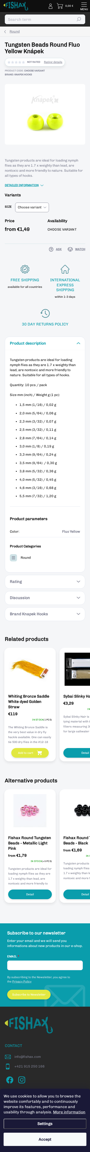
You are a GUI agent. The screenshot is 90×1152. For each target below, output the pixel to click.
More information (69, 1112)
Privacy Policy (21, 981)
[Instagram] (21, 1079)
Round (26, 558)
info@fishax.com (27, 1057)
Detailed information (22, 185)
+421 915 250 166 (29, 1066)
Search (79, 19)
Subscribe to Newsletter (29, 994)
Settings (45, 1123)
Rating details (53, 62)
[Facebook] (9, 1079)
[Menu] (84, 6)
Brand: (18, 74)
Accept (45, 1139)
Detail (30, 894)
